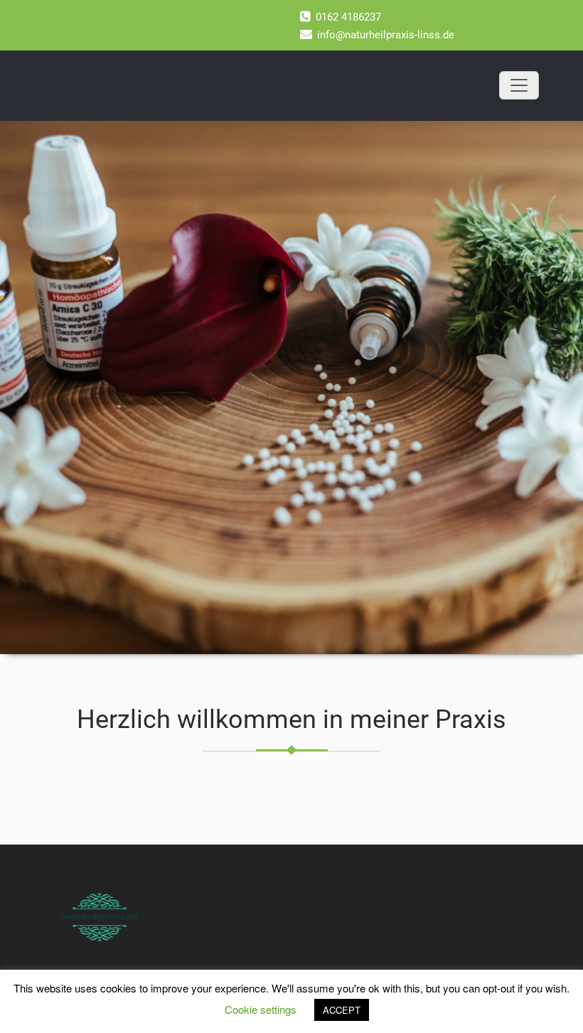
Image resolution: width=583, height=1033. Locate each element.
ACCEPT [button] (341, 1010)
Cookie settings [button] (260, 1009)
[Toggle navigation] (519, 85)
